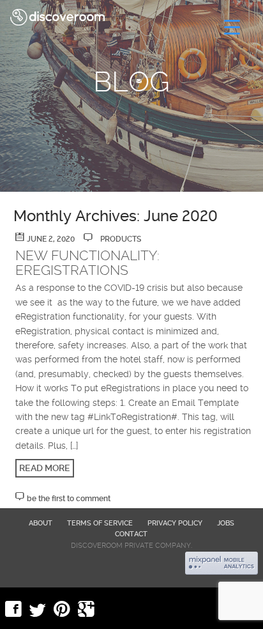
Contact (131, 534)
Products (120, 239)
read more (44, 468)
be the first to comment (68, 498)
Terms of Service (100, 523)
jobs (225, 523)
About (40, 523)
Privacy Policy (174, 523)
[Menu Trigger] (232, 27)
